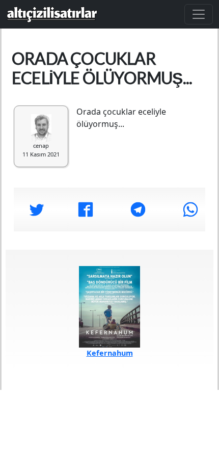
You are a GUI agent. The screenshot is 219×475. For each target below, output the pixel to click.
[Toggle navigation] (198, 14)
